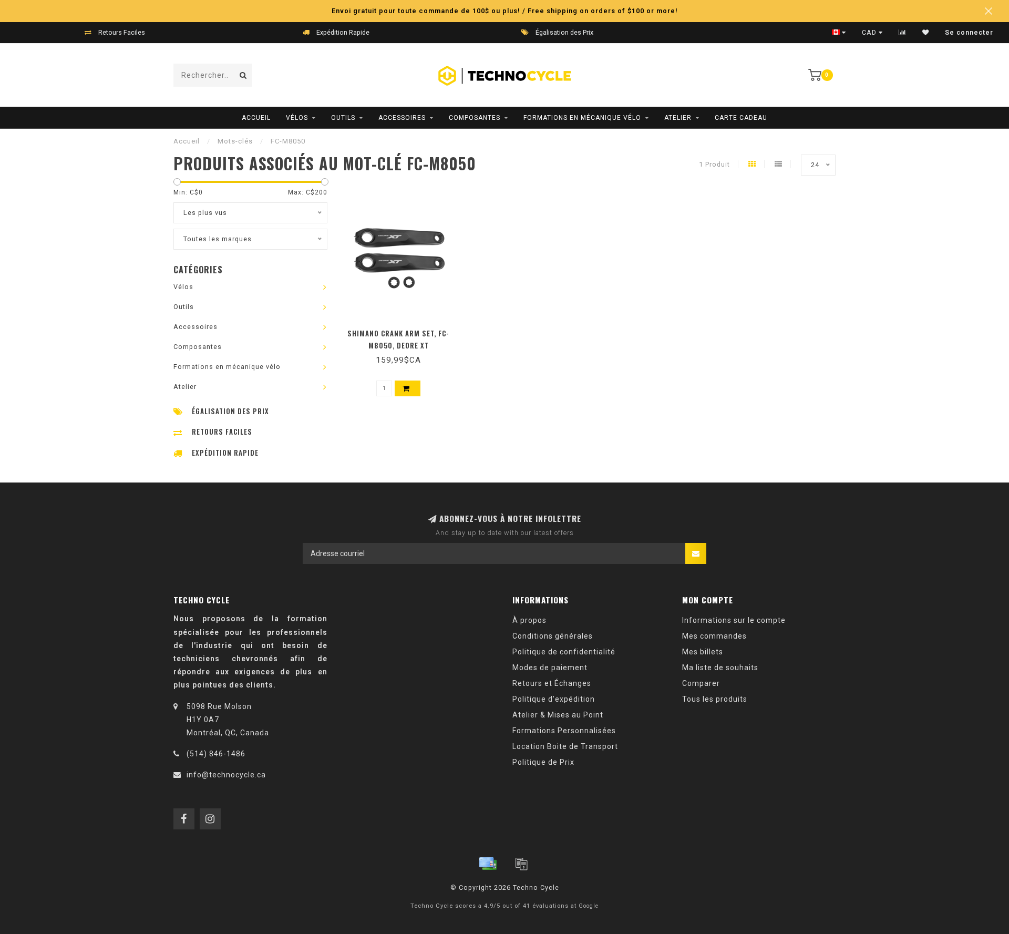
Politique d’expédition (553, 699)
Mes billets (702, 652)
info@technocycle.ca (226, 775)
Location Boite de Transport (565, 746)
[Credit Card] (488, 863)
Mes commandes (714, 636)
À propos (529, 620)
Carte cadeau (741, 117)
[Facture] (521, 863)
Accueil (256, 117)
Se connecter (969, 32)
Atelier (678, 117)
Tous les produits (714, 699)
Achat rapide (403, 330)
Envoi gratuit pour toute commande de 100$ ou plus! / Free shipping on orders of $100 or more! (505, 11)
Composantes (474, 117)
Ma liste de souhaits (720, 667)
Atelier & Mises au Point (557, 715)
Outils (343, 117)
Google (589, 906)
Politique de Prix (543, 762)
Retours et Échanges (551, 683)
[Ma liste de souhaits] (925, 32)
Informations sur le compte (734, 620)
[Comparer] (903, 32)
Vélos (297, 117)
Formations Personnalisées (564, 730)
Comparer (701, 683)
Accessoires (402, 117)
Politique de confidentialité (563, 652)
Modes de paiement (550, 667)
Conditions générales (552, 636)
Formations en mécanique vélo (582, 117)
